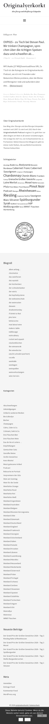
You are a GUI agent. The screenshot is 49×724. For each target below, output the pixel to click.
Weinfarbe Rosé (9, 490)
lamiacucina (13, 321)
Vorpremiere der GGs (12, 475)
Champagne (41, 94)
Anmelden (7, 683)
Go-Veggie (40, 97)
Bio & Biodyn (8, 416)
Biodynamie (25, 164)
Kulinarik (11, 99)
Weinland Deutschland (12, 523)
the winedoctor (15, 350)
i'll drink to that (15, 313)
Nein (28, 719)
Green (5, 99)
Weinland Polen (9, 574)
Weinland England (10, 526)
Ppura (29, 99)
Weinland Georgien (11, 534)
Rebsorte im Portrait (11, 471)
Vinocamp (26, 101)
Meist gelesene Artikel (12, 464)
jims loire (12, 317)
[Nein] (42, 715)
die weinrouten (15, 302)
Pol (25, 99)
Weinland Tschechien (11, 600)
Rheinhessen (27, 190)
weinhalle (12, 361)
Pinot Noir (37, 186)
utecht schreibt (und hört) (19, 354)
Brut (35, 94)
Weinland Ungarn (10, 603)
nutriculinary (14, 335)
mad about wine (15, 324)
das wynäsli (13, 280)
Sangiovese (20, 196)
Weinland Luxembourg (12, 556)
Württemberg (8, 209)
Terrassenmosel (22, 204)
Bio (17, 165)
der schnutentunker (17, 288)
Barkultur (27, 94)
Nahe (34, 182)
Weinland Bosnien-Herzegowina (16, 512)
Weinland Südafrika (11, 596)
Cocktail (6, 97)
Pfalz (6, 186)
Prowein (34, 99)
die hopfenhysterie (16, 295)
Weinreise (33, 101)
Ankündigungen (9, 409)
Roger (5, 101)
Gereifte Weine (9, 453)
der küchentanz (15, 284)
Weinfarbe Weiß (9, 497)
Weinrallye (7, 611)
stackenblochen (15, 343)
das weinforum (15, 277)
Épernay (25, 97)
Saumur (27, 196)
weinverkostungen (16, 372)
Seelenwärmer (12, 101)
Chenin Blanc (29, 175)
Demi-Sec (19, 97)
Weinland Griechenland (12, 537)
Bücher (6, 420)
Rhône (39, 191)
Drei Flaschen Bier (10, 435)
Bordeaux (7, 168)
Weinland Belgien (10, 508)
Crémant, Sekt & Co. (11, 431)
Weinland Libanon (10, 552)
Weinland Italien (9, 541)
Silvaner (14, 200)
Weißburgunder (11, 206)
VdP (30, 203)
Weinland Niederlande (12, 567)
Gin (35, 97)
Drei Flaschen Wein (11, 438)
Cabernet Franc (21, 168)
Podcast (12, 94)
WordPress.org (9, 694)
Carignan (20, 172)
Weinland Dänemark (11, 519)
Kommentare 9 (31, 58)
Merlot (13, 182)
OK (21, 719)
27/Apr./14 (6, 58)
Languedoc (39, 179)
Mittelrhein (21, 183)
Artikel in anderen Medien (13, 413)
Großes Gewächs (26, 179)
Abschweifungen (10, 405)
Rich (43, 99)
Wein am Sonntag (10, 479)
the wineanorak (15, 346)
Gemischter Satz (10, 449)
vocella (12, 357)
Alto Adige (6, 165)
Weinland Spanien (10, 592)
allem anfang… (15, 269)
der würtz (13, 291)
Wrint (22, 207)
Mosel (28, 182)
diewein (12, 306)
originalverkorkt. (22, 705)
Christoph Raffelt (19, 58)
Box (32, 94)
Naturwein (40, 183)
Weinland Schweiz (10, 581)
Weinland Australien (11, 504)
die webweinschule (16, 299)
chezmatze (13, 273)
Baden (13, 165)
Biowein (34, 165)
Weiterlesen (16, 85)
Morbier (17, 99)
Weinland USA (8, 607)
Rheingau (16, 191)
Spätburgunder (30, 200)
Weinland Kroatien (10, 548)
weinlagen (13, 365)
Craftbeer (12, 97)
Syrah (6, 203)
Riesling (10, 195)
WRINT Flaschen (31, 206)
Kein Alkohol (8, 460)
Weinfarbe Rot (9, 493)
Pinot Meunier (24, 187)
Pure (39, 99)
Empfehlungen (9, 446)
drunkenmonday (15, 310)
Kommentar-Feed (10, 690)
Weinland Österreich (11, 570)
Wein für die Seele (10, 482)
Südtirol (14, 204)
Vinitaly (19, 101)
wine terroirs (14, 376)
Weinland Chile (9, 515)
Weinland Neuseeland (12, 563)
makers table (14, 328)
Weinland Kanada (10, 545)
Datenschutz (34, 705)
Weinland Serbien (10, 585)
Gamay (5, 179)
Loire (6, 182)
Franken (40, 176)
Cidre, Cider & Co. (10, 427)
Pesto (22, 99)
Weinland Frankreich (11, 530)
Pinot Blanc (13, 187)
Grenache (13, 179)
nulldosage (13, 332)
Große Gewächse (10, 457)
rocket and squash (16, 339)
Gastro (31, 97)
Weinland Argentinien (12, 501)
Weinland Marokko (10, 559)
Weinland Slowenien (11, 589)
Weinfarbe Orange (10, 486)
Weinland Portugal (10, 578)
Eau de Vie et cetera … (12, 442)
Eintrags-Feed (9, 687)
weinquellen (14, 368)
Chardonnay (12, 175)
